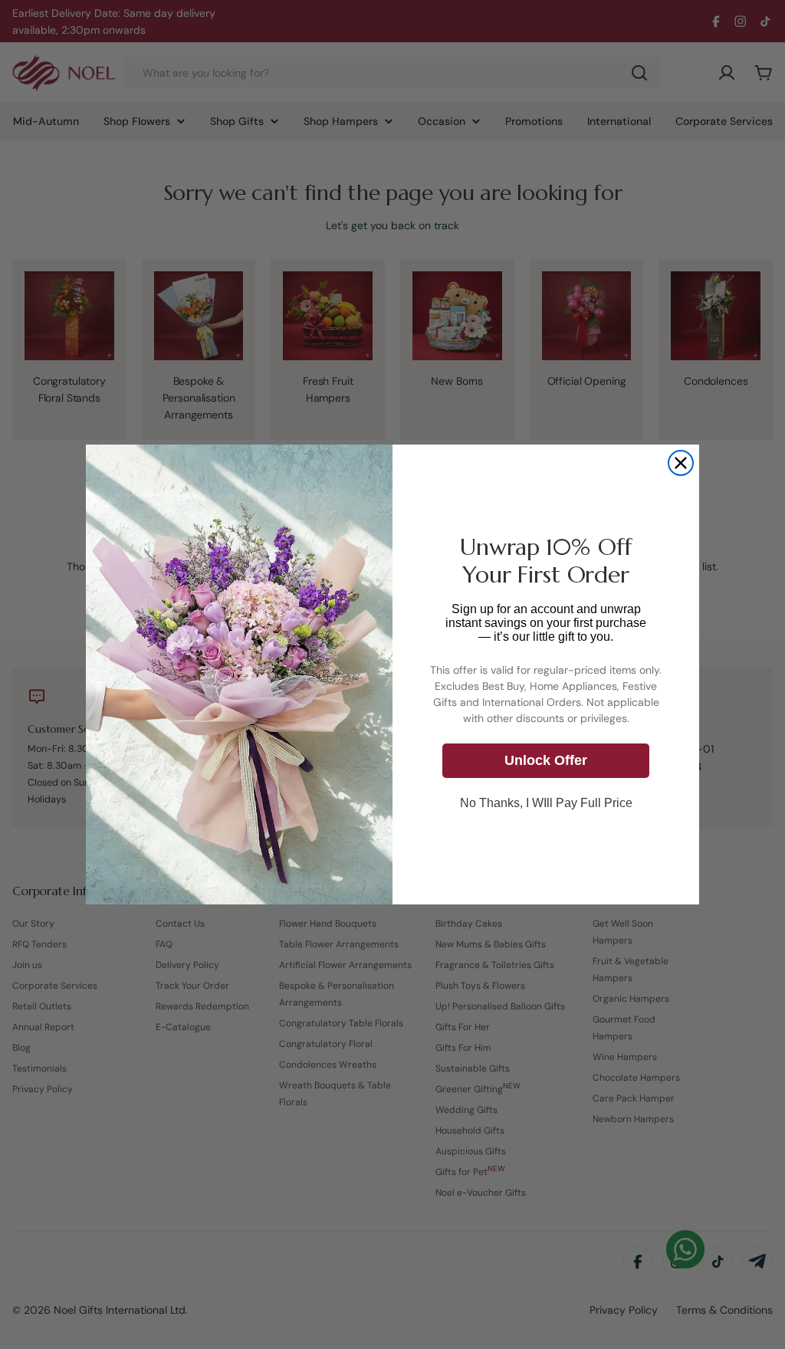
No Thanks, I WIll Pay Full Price (546, 802)
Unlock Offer (545, 760)
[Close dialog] (680, 463)
